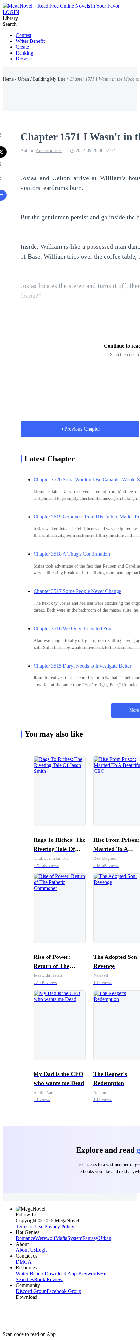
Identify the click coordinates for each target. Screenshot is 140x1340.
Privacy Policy (59, 1226)
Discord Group (31, 1291)
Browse (24, 58)
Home (8, 79)
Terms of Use (29, 1226)
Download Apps (61, 1273)
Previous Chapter (82, 429)
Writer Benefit (30, 41)
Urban (23, 79)
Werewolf (45, 1238)
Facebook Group (64, 1291)
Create (22, 47)
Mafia (61, 1238)
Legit (41, 1250)
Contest (23, 35)
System (74, 1238)
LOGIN (11, 12)
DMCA (24, 1261)
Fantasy (90, 1238)
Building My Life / (51, 79)
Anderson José (49, 150)
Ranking (24, 53)
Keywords (89, 1273)
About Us (26, 1250)
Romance (25, 1238)
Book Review (48, 1279)
